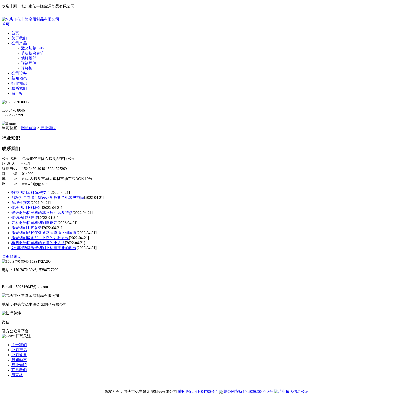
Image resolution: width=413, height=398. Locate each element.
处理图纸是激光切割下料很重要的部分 (43, 248)
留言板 (17, 93)
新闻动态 (19, 78)
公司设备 (19, 73)
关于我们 (19, 38)
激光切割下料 (32, 48)
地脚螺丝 (28, 58)
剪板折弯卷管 (32, 53)
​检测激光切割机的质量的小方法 (38, 243)
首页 (6, 24)
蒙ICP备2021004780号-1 (198, 391)
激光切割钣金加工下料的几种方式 (40, 238)
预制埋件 (28, 63)
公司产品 (19, 43)
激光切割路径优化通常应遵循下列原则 (43, 233)
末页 (17, 257)
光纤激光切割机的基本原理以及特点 (42, 213)
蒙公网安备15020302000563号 (248, 391)
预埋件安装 (21, 203)
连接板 (27, 68)
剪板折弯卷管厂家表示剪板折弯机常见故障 (47, 198)
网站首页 (28, 128)
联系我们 (19, 88)
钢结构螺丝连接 (24, 218)
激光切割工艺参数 (26, 228)
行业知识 (19, 83)
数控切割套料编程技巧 (30, 193)
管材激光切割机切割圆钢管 (34, 223)
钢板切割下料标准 (26, 208)
